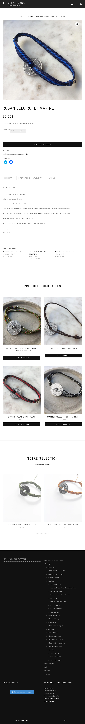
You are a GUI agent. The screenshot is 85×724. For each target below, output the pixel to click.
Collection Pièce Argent (55, 626)
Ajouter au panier (43, 144)
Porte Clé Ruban (55, 660)
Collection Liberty (53, 619)
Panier (47, 670)
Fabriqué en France (14, 5)
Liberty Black (52, 622)
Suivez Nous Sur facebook (14, 559)
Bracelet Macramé (56, 609)
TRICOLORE (51, 629)
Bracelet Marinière (56, 591)
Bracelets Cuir (54, 612)
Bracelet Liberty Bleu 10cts (64, 252)
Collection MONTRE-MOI (55, 646)
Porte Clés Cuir (55, 653)
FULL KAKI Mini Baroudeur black (22, 524)
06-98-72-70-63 (49, 693)
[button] (77, 24)
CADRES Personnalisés (55, 574)
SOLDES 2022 (52, 567)
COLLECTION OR (53, 633)
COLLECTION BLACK (54, 615)
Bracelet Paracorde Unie (58, 602)
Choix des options (22, 357)
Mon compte (49, 664)
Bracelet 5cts (54, 598)
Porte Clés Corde (55, 657)
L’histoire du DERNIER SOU (54, 560)
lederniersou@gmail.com (52, 696)
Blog (46, 667)
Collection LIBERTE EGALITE (56, 571)
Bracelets (29, 16)
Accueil (21, 16)
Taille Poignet (6, 129)
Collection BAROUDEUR (55, 640)
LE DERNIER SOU (14, 3)
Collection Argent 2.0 (54, 636)
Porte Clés (51, 650)
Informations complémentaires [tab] (32, 178)
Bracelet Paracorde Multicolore (60, 595)
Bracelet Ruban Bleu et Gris (12, 252)
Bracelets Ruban (40, 16)
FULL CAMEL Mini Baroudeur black (63, 524)
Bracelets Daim (55, 605)
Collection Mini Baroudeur (56, 643)
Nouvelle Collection (54, 578)
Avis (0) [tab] (52, 178)
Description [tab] (9, 178)
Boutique (48, 564)
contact (47, 674)
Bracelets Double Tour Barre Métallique (63, 588)
